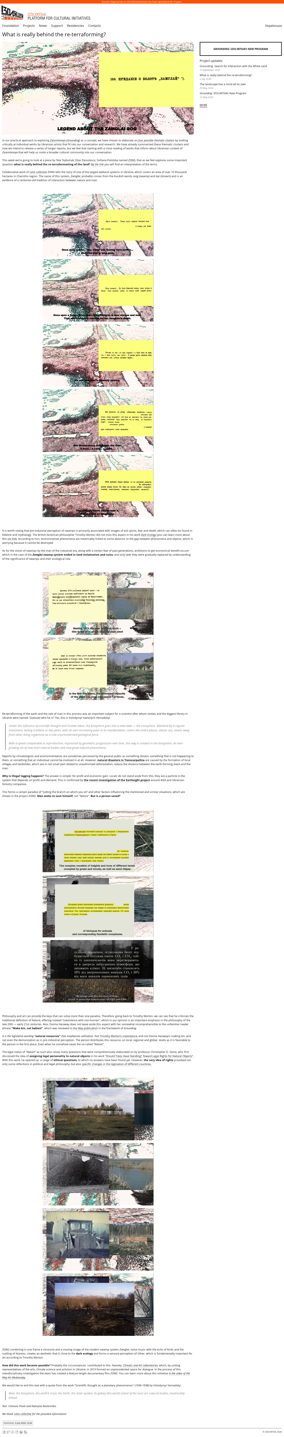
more (203, 105)
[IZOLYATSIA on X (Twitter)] (8, 1433)
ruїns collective (22, 1414)
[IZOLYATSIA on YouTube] (12, 1433)
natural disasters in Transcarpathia (121, 760)
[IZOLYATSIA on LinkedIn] (21, 1433)
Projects (29, 26)
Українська (273, 26)
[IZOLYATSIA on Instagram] (17, 1433)
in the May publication (84, 1028)
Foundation (10, 26)
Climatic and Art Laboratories (140, 1365)
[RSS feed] (25, 1433)
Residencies (75, 26)
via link (12, 539)
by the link (98, 164)
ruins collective (38, 172)
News (43, 26)
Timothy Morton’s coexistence (118, 1036)
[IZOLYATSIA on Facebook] (4, 1433)
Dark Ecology (148, 535)
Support (57, 26)
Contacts (94, 26)
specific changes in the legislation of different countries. (117, 1064)
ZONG (131, 160)
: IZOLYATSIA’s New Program (240, 49)
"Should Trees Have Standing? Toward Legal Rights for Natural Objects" (149, 1056)
